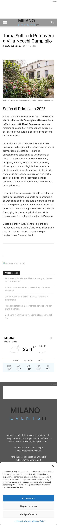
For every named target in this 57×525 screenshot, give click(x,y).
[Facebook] (6, 53)
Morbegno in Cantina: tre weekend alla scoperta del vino (28, 316)
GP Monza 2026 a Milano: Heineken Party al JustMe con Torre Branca (28, 280)
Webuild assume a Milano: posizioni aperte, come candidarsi (27, 289)
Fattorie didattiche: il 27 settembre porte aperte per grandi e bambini (28, 307)
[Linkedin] (26, 53)
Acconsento (28, 498)
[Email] (33, 53)
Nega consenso (28, 506)
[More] (40, 53)
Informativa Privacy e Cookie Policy (30, 521)
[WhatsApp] (19, 53)
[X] (12, 53)
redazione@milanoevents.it (28, 450)
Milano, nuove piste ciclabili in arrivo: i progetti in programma (26, 298)
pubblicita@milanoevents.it (28, 460)
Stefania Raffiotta (13, 46)
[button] (52, 465)
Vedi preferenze (28, 514)
